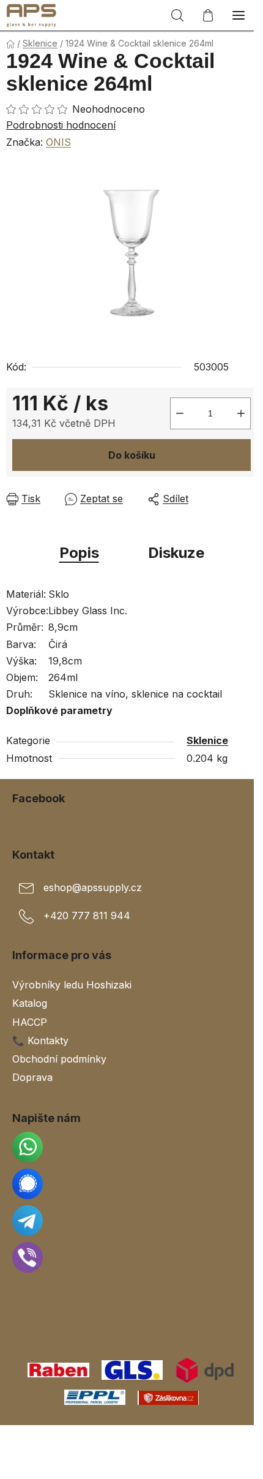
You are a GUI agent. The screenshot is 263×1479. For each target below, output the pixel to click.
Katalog (29, 1003)
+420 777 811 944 (86, 916)
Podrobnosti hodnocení (61, 125)
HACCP (29, 1022)
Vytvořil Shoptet (134, 1438)
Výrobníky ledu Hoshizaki (72, 985)
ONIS (58, 142)
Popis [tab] (79, 553)
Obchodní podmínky (59, 1059)
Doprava (32, 1077)
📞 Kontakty (40, 1040)
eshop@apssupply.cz (92, 888)
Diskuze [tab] (176, 553)
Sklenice (207, 740)
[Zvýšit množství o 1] (241, 413)
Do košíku (131, 455)
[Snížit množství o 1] (180, 413)
